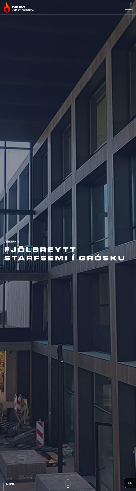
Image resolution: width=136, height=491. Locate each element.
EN (130, 483)
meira (10, 484)
